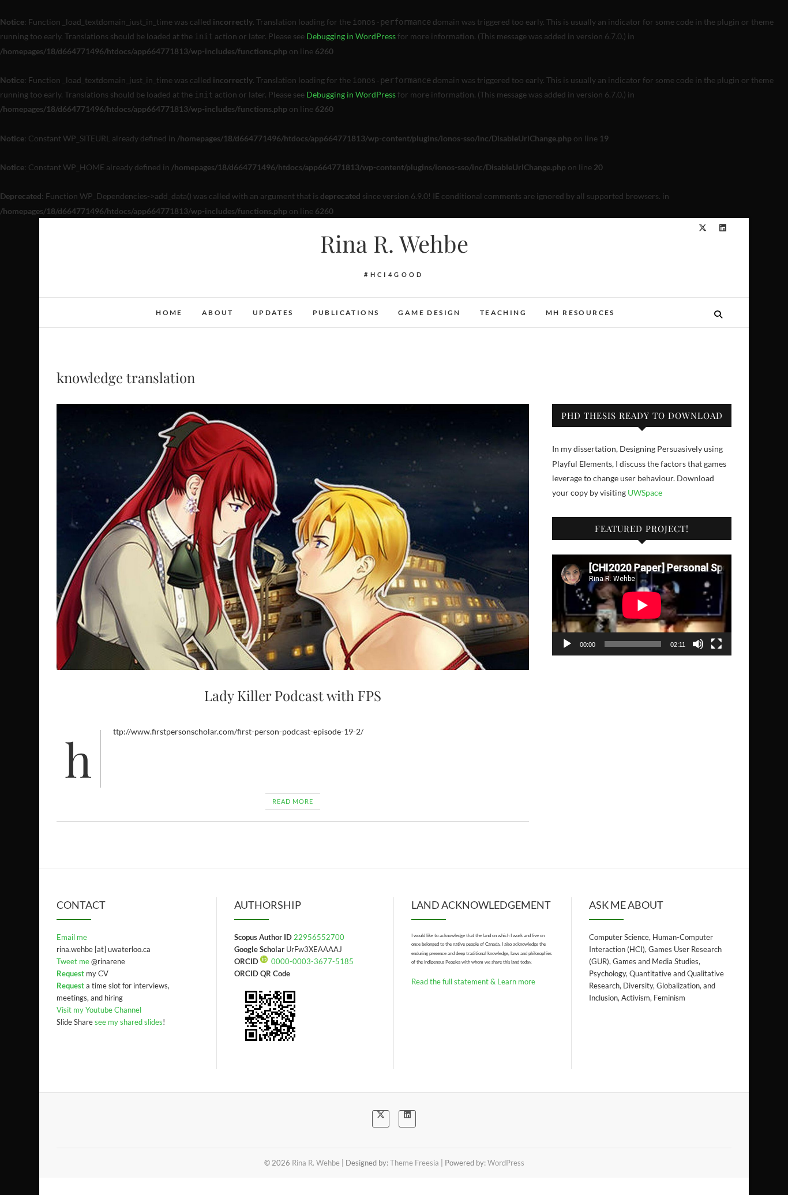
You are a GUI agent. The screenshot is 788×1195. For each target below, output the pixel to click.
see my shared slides (129, 1022)
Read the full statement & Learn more (473, 981)
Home (169, 312)
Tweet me (74, 961)
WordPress (505, 1162)
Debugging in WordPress (351, 36)
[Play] (567, 644)
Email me (72, 937)
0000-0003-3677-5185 (312, 961)
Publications (346, 312)
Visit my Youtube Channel (99, 1009)
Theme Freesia (414, 1162)
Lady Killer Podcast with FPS (292, 695)
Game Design (429, 312)
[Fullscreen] (716, 644)
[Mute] (698, 644)
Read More (292, 801)
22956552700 (319, 937)
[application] (641, 605)
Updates (273, 312)
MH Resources (580, 312)
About (218, 312)
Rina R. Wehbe (394, 243)
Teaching (503, 312)
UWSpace (645, 492)
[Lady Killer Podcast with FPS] (293, 537)
